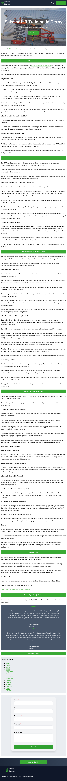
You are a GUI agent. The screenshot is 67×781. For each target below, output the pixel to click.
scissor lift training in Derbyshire (41, 65)
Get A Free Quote (33, 653)
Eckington (9, 686)
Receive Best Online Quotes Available (33, 251)
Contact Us (61, 3)
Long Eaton (9, 672)
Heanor (21, 590)
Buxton (8, 688)
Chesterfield (9, 678)
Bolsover (8, 680)
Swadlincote (9, 676)
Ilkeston (15, 590)
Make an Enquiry (33, 762)
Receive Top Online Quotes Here (33, 391)
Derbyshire (4, 590)
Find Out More (33, 552)
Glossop (8, 690)
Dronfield (8, 684)
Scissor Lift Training (15, 49)
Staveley (8, 682)
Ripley (8, 674)
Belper (11, 590)
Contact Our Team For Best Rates (33, 158)
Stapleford (27, 590)
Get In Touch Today (33, 60)
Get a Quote (33, 32)
